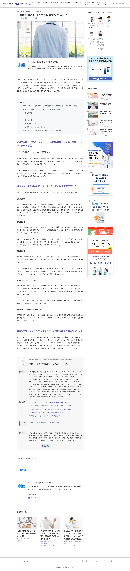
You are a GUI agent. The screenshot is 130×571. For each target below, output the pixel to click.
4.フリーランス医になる (33, 123)
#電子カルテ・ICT (68, 545)
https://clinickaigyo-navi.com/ (38, 498)
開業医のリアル (54, 3)
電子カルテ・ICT (79, 3)
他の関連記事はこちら (34, 494)
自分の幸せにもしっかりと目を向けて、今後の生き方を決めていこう (45, 130)
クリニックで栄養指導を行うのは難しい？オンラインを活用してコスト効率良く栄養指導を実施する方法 (73, 535)
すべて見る (109, 12)
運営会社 (84, 561)
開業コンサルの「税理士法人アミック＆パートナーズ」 (49, 364)
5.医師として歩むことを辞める (35, 127)
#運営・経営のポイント (45, 543)
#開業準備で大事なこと (45, 545)
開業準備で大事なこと (66, 3)
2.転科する (28, 116)
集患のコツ (99, 3)
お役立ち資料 (31, 3)
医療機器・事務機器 (89, 3)
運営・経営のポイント (43, 3)
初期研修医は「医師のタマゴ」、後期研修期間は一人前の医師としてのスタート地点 (50, 106)
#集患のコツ (20, 463)
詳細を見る (46, 446)
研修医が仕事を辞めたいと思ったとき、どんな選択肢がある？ (43, 109)
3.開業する (28, 120)
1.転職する (28, 113)
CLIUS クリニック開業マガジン (25, 11)
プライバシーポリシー (95, 561)
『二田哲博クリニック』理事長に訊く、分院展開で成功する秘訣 (26, 533)
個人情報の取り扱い (108, 561)
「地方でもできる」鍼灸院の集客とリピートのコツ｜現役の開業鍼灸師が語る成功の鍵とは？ (50, 535)
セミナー (106, 3)
